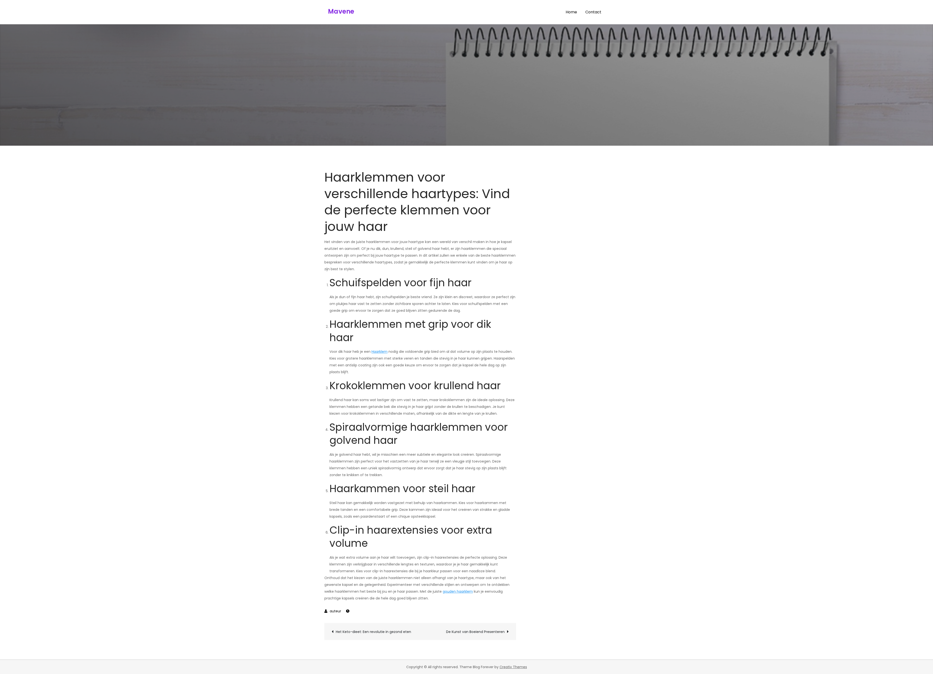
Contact (593, 12)
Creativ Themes (513, 667)
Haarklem (379, 351)
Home (571, 12)
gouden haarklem (458, 591)
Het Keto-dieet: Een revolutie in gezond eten (373, 631)
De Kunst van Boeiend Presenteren (475, 631)
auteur (335, 611)
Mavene (341, 11)
